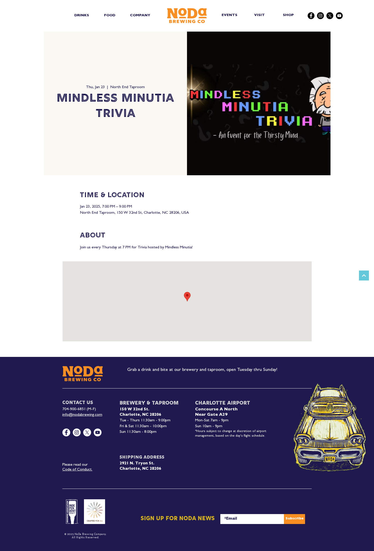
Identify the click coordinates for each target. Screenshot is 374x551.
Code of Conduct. (77, 470)
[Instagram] (320, 15)
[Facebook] (311, 15)
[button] (81, 15)
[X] (329, 15)
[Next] (364, 275)
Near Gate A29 (211, 415)
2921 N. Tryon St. (137, 464)
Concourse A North (216, 410)
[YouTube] (339, 15)
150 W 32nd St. (134, 410)
